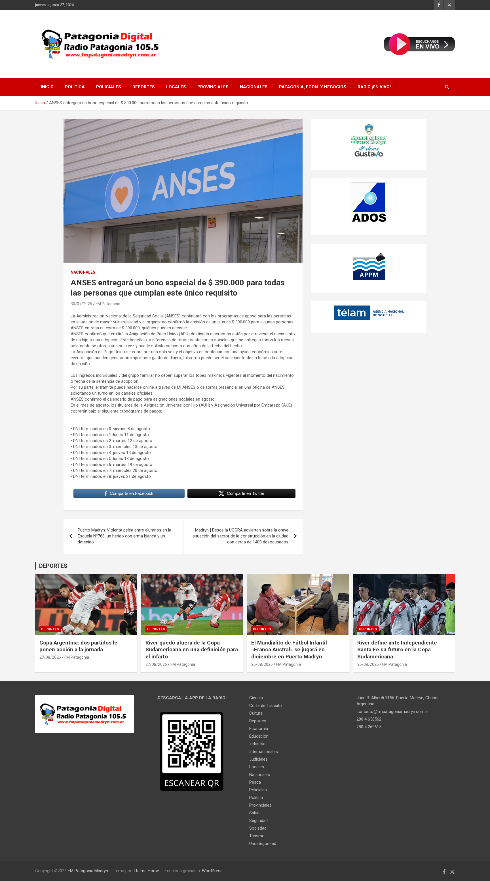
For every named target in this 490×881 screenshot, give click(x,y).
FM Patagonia (108, 304)
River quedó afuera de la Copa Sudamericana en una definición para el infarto (191, 649)
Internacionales (263, 751)
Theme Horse (146, 870)
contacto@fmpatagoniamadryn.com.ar (392, 711)
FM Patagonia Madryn (88, 870)
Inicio (47, 86)
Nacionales (254, 86)
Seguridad (258, 820)
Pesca (255, 782)
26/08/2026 (262, 664)
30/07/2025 (81, 304)
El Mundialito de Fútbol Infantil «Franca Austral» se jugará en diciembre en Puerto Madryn (289, 649)
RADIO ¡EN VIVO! (374, 86)
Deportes (143, 86)
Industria (257, 743)
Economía (258, 728)
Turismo (257, 835)
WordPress (212, 870)
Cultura (256, 713)
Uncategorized (262, 843)
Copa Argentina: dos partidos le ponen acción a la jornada (78, 646)
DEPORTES (53, 565)
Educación (259, 736)
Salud (254, 812)
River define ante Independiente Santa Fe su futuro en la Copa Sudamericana (397, 649)
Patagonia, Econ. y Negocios (312, 86)
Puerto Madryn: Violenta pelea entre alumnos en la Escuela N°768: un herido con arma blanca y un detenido (124, 536)
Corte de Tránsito (265, 705)
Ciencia (256, 697)
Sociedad (258, 828)
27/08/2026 (50, 657)
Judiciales (258, 759)
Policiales (108, 86)
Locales (176, 86)
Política (75, 86)
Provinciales (213, 86)
